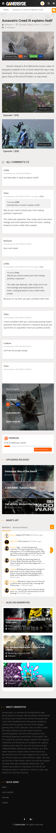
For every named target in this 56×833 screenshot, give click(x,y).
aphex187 (14, 541)
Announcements (20, 527)
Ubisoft (9, 416)
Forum (5, 803)
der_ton (13, 535)
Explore (5, 797)
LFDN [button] (42, 196)
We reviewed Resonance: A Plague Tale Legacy (25, 648)
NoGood (8, 241)
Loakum (7, 343)
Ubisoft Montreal (13, 425)
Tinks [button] (41, 267)
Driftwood (8, 24)
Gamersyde (20, 824)
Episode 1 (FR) (11, 115)
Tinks (6, 193)
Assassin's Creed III (11, 69)
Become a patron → (42, 449)
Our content (7, 792)
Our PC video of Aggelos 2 (19, 677)
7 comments (9, 27)
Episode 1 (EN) (11, 151)
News (4, 787)
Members (6, 527)
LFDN (6, 170)
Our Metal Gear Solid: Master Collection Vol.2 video (25, 621)
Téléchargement (44, 109)
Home (6, 9)
